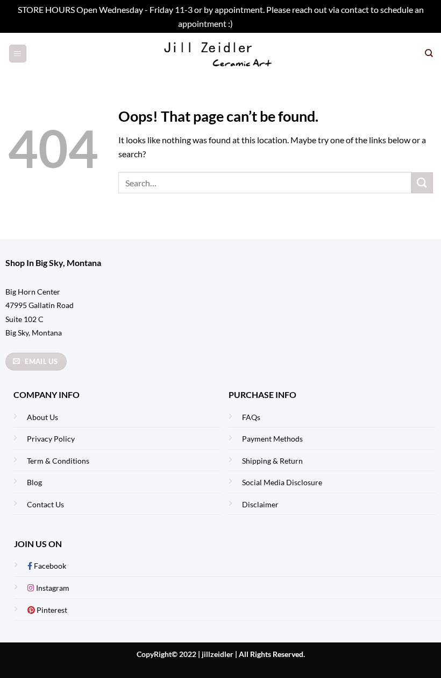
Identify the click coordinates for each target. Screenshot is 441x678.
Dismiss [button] (249, 23)
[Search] (429, 53)
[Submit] (422, 182)
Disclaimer (260, 504)
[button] (17, 53)
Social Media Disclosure (282, 482)
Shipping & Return (272, 460)
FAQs (251, 417)
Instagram (51, 587)
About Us (42, 417)
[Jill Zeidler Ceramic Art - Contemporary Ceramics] (221, 53)
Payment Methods (272, 438)
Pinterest (51, 609)
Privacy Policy (51, 438)
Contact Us (45, 504)
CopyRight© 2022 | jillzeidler (186, 654)
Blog (34, 482)
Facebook (49, 565)
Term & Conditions (58, 460)
